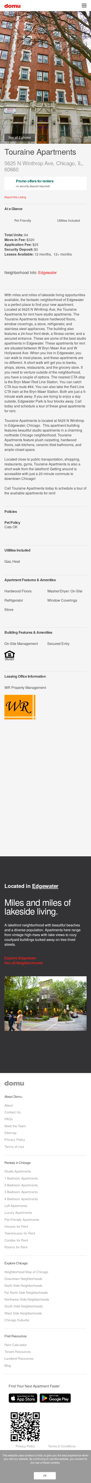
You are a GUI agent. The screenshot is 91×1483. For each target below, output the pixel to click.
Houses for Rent (16, 1226)
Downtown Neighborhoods (23, 1278)
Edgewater (47, 272)
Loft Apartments (15, 1205)
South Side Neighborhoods (23, 1306)
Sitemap (10, 1132)
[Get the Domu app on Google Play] (55, 1398)
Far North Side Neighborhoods (26, 1292)
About (8, 1105)
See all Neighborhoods (24, 962)
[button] (84, 5)
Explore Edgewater (20, 958)
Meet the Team (15, 1126)
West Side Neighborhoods (23, 1313)
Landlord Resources (19, 1358)
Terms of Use (14, 1146)
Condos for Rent (16, 1240)
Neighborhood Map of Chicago (26, 1271)
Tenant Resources (17, 1351)
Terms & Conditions (62, 1446)
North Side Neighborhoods (23, 1285)
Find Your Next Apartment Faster (34, 1386)
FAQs (8, 1118)
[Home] (12, 5)
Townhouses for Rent (19, 1233)
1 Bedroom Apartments (21, 1178)
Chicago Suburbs (16, 1320)
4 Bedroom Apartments (21, 1198)
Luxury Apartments (18, 1212)
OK (45, 1475)
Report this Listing (15, 197)
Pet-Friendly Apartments (21, 1219)
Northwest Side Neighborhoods (26, 1299)
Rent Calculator (15, 1344)
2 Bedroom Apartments (21, 1185)
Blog (7, 1365)
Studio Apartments (17, 1171)
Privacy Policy (14, 1139)
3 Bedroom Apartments (21, 1191)
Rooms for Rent (15, 1247)
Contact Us (12, 1112)
